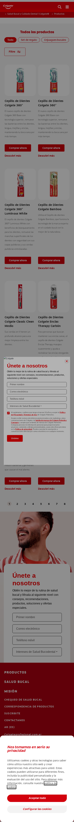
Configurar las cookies (37, 809)
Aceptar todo (37, 798)
